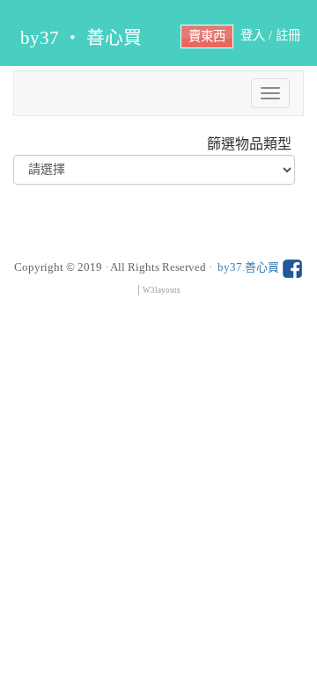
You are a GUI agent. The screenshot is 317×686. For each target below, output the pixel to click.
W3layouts (162, 290)
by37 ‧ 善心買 (81, 37)
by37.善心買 (249, 267)
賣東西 (206, 36)
